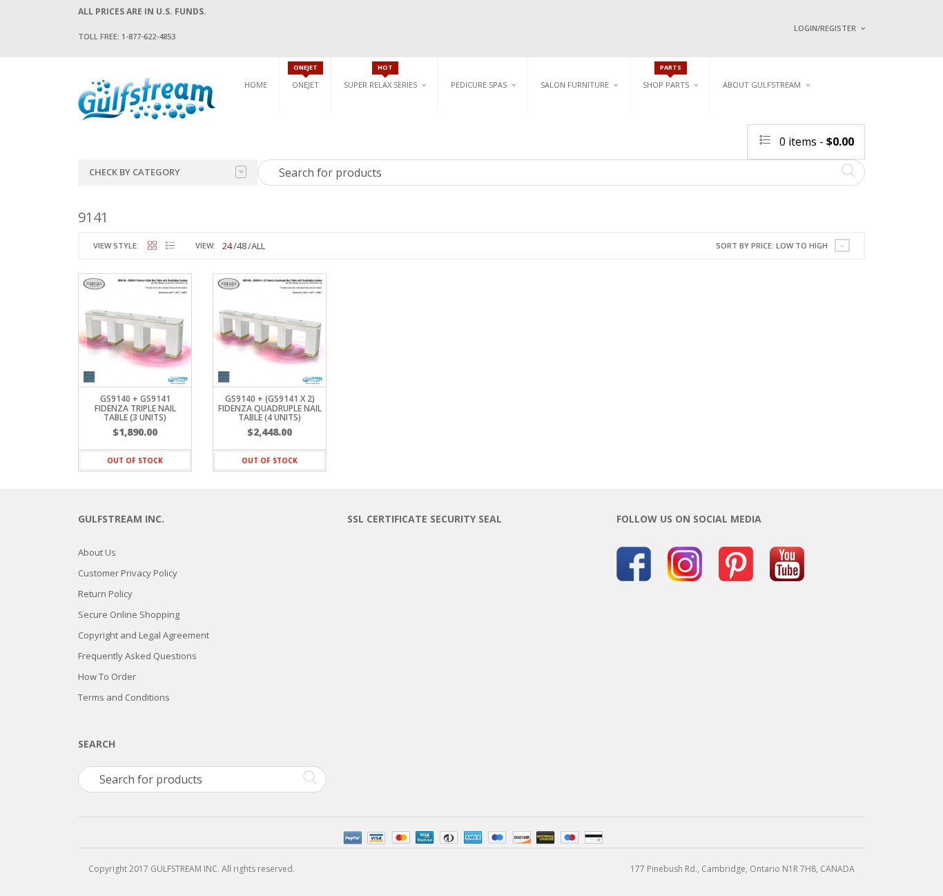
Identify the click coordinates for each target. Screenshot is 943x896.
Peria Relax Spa (374, 195)
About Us (97, 552)
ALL (258, 246)
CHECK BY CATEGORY (134, 172)
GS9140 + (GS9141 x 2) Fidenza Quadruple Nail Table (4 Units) (270, 407)
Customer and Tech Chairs (860, 119)
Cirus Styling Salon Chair (594, 145)
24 (227, 246)
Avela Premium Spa (489, 152)
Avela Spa (470, 136)
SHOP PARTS (666, 84)
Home (255, 84)
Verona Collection (721, 115)
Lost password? (822, 200)
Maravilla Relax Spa (385, 147)
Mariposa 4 (612, 136)
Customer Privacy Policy (127, 573)
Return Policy (105, 593)
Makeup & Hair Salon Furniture (587, 119)
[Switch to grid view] (152, 246)
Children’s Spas (623, 115)
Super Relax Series (380, 84)
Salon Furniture (575, 84)
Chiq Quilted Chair (856, 161)
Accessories (667, 131)
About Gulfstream (762, 84)
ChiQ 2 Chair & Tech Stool (870, 178)
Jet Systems (666, 147)
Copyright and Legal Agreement (143, 635)
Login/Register (825, 28)
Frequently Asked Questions (137, 656)
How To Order (107, 676)
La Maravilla (477, 200)
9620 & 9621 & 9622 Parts (691, 195)
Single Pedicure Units (499, 115)
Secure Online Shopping (128, 614)
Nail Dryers (702, 200)
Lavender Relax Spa (383, 131)
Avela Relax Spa (375, 115)
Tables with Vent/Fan (722, 136)
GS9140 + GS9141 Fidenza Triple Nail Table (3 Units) (135, 407)
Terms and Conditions (124, 697)
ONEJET (305, 84)
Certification (767, 198)
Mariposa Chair (621, 152)
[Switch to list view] (170, 246)
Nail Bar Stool (847, 193)
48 (241, 246)
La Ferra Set (841, 145)
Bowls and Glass (678, 115)
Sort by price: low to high (772, 245)
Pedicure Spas (479, 84)
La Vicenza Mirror (578, 193)
